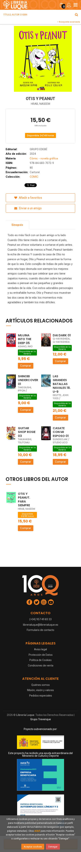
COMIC (34, 176)
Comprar (25, 365)
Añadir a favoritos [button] (30, 197)
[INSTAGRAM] (44, 602)
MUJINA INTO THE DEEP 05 (24, 339)
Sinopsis (17, 225)
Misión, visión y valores (40, 690)
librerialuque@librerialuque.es (40, 624)
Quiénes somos (40, 684)
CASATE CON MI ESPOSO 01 (61, 432)
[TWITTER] (36, 602)
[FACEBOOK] (29, 602)
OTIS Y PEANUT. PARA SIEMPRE (24, 500)
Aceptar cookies (33, 846)
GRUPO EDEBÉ (38, 149)
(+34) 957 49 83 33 (40, 619)
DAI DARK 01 (62, 335)
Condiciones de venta (40, 665)
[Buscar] (76, 15)
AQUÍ (37, 830)
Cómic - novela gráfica (44, 158)
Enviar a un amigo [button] (30, 208)
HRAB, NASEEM (40, 103)
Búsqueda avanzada (69, 21)
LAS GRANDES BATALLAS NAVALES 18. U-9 (61, 384)
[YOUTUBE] (51, 602)
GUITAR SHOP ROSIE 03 (26, 432)
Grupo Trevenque (40, 719)
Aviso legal (40, 649)
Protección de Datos (41, 654)
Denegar (52, 846)
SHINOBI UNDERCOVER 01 (28, 380)
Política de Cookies (40, 660)
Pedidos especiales (40, 695)
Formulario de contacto (40, 629)
